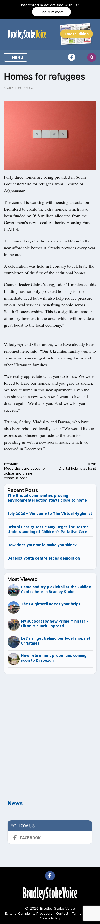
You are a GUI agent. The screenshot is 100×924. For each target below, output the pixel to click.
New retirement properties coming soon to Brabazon (54, 657)
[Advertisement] (50, 727)
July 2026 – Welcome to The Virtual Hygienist (50, 513)
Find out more (51, 12)
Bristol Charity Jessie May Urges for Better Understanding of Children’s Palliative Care (48, 529)
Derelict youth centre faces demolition (44, 558)
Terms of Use (82, 913)
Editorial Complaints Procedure (28, 913)
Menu (17, 57)
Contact (62, 913)
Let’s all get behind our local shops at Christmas (55, 640)
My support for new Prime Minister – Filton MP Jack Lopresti (55, 623)
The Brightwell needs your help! (50, 604)
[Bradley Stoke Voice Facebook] (71, 57)
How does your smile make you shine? (42, 545)
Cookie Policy (50, 918)
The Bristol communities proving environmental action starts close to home (47, 497)
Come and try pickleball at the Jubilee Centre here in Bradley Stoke (56, 589)
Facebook (30, 838)
